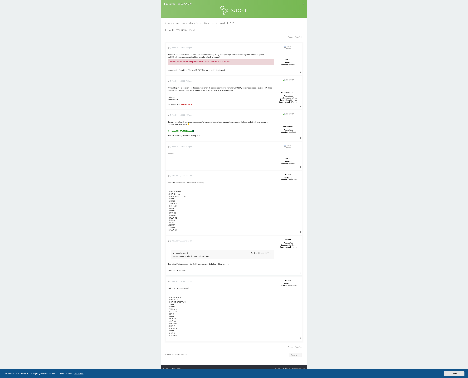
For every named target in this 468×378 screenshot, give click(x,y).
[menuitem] (185, 4)
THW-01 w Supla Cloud (180, 30)
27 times (294, 102)
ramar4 (178, 253)
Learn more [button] (78, 374)
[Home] (234, 10)
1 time (294, 247)
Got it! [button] (454, 374)
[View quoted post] (188, 253)
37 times (293, 100)
